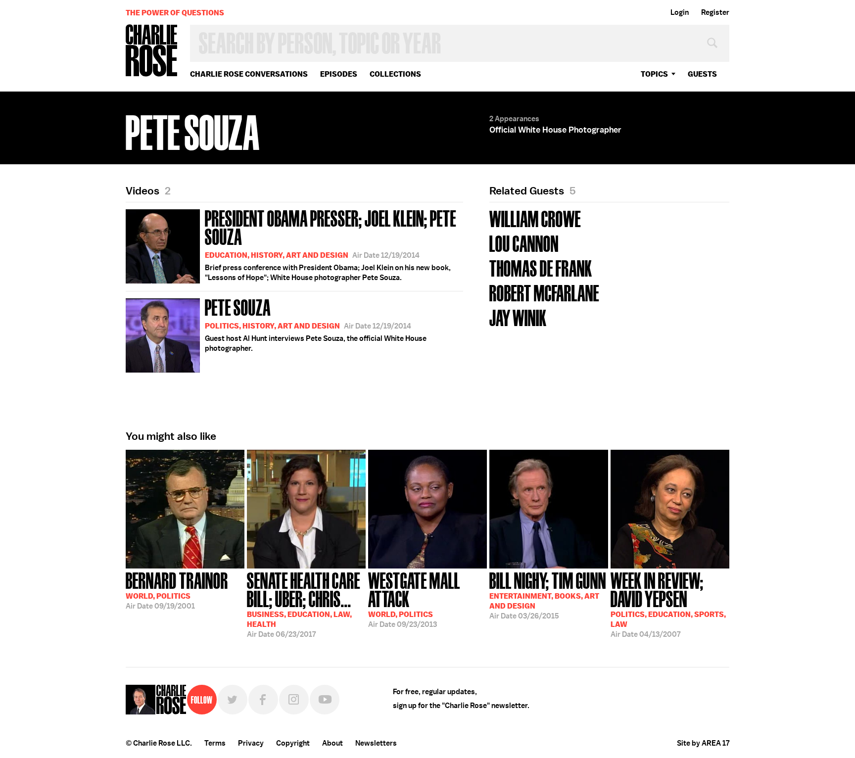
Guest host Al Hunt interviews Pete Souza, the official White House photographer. (316, 324)
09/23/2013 (414, 598)
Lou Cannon (524, 243)
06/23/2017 (303, 603)
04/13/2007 (668, 603)
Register (715, 12)
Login (679, 12)
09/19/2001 (177, 589)
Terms (215, 743)
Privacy (251, 743)
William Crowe (535, 218)
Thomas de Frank (540, 267)
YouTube (324, 699)
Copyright (293, 743)
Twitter (232, 699)
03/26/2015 (547, 594)
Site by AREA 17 (703, 743)
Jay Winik (518, 317)
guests (702, 74)
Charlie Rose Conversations (249, 74)
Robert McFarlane (544, 292)
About (332, 743)
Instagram (294, 699)
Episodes (338, 74)
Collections (395, 74)
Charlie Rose (152, 51)
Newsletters (376, 743)
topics (654, 74)
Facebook (263, 699)
